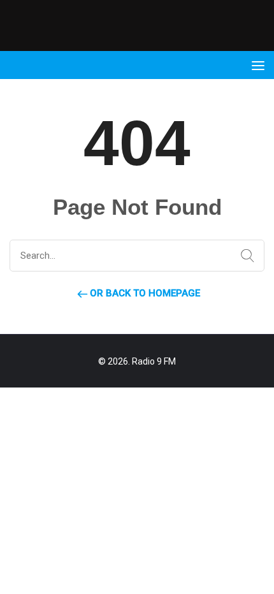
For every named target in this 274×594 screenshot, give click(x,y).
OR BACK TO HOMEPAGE (143, 293)
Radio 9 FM (154, 361)
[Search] (244, 256)
